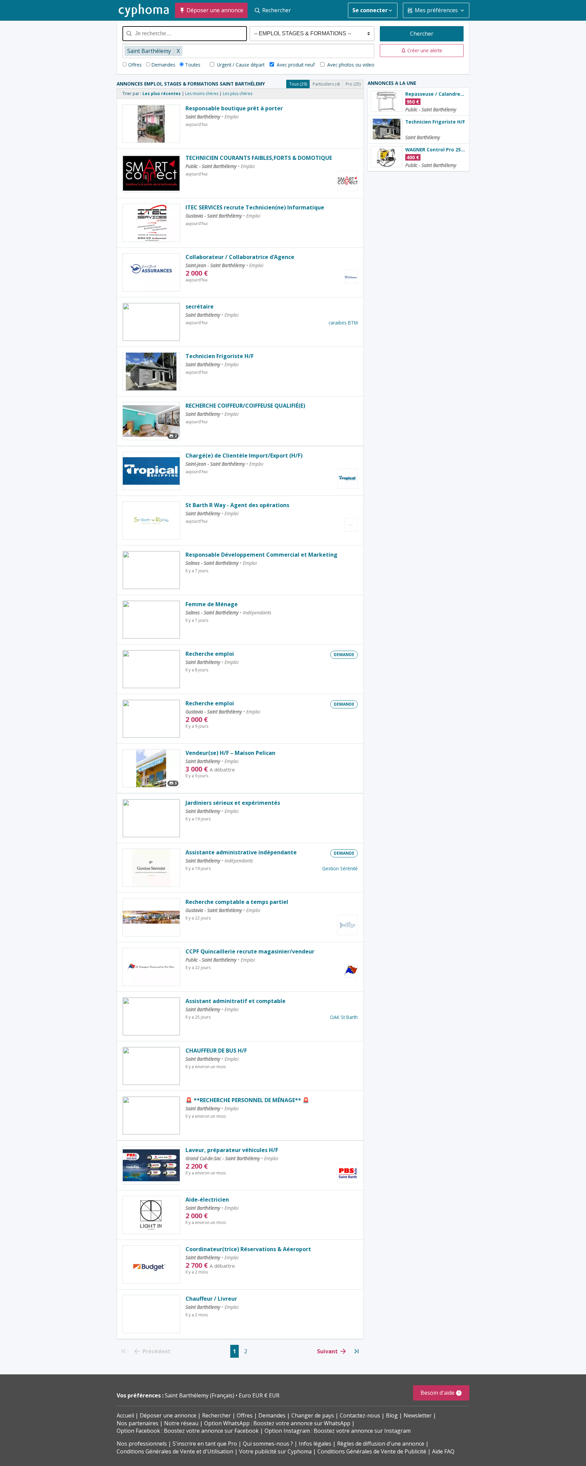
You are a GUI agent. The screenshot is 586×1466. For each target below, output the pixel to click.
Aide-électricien (207, 1199)
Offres (135, 64)
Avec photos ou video (350, 64)
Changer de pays (312, 1415)
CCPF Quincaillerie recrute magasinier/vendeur (249, 951)
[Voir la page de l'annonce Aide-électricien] (151, 1215)
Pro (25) (353, 84)
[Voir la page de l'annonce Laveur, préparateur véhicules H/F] (151, 1165)
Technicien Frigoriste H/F (219, 356)
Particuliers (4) (326, 84)
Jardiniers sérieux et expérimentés (232, 802)
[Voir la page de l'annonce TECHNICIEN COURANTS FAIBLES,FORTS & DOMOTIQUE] (151, 173)
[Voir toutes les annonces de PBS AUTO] (347, 1173)
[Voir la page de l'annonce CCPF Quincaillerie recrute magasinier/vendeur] (151, 967)
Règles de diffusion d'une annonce (380, 1443)
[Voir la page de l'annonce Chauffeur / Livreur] (151, 1314)
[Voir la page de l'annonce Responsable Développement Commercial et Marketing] (151, 570)
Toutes (192, 64)
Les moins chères (201, 93)
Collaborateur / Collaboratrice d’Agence (239, 257)
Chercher (421, 33)
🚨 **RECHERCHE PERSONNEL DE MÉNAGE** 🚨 (247, 1100)
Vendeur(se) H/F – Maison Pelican (230, 753)
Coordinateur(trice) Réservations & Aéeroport (248, 1249)
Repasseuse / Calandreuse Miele (435, 94)
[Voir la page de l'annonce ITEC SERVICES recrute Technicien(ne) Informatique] (151, 223)
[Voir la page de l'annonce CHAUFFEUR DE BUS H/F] (151, 1066)
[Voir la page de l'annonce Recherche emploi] (151, 669)
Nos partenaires (137, 1423)
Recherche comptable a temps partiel (236, 902)
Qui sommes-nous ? (268, 1443)
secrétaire (199, 306)
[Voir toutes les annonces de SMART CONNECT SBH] (347, 181)
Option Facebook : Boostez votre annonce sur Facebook (188, 1430)
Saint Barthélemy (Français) (200, 1395)
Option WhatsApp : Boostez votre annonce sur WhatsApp (277, 1423)
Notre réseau (181, 1423)
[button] (422, 50)
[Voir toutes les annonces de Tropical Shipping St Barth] (347, 478)
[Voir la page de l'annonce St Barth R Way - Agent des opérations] (151, 520)
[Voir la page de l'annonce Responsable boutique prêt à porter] (151, 124)
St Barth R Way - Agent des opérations (237, 505)
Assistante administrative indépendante (241, 852)
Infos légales (315, 1443)
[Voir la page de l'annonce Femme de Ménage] (151, 619)
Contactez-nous (360, 1415)
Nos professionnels (142, 1443)
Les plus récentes (161, 93)
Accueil (125, 1415)
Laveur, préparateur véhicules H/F (231, 1150)
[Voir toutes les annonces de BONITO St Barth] (347, 925)
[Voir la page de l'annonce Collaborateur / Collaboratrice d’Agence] (151, 272)
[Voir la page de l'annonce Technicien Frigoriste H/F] (151, 371)
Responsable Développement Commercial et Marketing (261, 554)
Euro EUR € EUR (259, 1395)
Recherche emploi (209, 653)
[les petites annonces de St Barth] (144, 10)
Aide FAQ (443, 1451)
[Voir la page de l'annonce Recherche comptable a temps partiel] (151, 917)
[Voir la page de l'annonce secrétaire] (151, 322)
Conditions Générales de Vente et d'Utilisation (175, 1451)
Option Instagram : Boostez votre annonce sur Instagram (338, 1430)
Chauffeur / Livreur (211, 1298)
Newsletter (418, 1415)
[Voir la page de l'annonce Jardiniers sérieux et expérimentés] (151, 818)
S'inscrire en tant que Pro (205, 1443)
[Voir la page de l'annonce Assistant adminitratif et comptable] (151, 1016)
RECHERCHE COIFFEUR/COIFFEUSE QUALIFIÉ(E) (245, 405)
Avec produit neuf (296, 64)
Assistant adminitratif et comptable (235, 1001)
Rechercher (216, 1415)
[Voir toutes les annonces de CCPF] (351, 971)
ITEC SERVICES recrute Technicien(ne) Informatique (254, 207)
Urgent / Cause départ (240, 64)
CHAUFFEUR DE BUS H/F (216, 1050)
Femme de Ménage (211, 604)
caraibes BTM (343, 322)
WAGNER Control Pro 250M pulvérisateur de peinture (435, 149)
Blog (392, 1415)
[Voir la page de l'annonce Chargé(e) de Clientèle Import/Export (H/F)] (151, 471)
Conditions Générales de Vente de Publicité (371, 1451)
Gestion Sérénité (340, 868)
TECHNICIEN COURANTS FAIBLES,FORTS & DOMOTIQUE (258, 158)
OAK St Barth (344, 1017)
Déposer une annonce (168, 1415)
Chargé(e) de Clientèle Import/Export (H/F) (243, 455)
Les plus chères (237, 93)
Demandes (163, 64)
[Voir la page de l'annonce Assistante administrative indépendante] (151, 868)
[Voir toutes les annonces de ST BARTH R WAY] (351, 525)
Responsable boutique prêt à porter (234, 108)
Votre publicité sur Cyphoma (275, 1451)
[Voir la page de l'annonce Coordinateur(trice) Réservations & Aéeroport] (151, 1264)
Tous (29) (298, 84)
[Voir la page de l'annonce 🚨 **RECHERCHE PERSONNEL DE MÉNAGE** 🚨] (151, 1115)
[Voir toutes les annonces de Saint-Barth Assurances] (351, 276)
